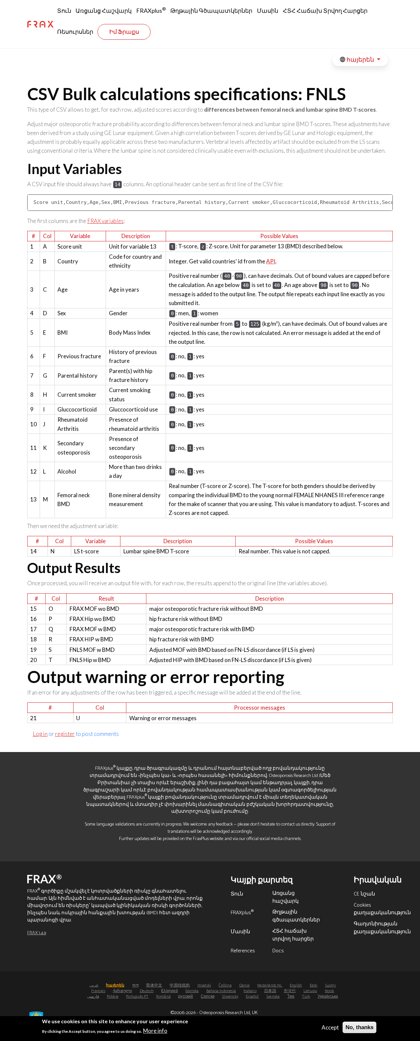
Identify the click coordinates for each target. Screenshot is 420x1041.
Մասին (267, 10)
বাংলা (135, 985)
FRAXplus (151, 10)
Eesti (314, 985)
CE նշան (364, 894)
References (243, 951)
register (65, 733)
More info (155, 1030)
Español (252, 996)
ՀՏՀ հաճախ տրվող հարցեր (325, 10)
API (270, 261)
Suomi (330, 985)
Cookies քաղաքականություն (382, 910)
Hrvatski (204, 985)
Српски (208, 996)
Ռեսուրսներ (75, 31)
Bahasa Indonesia (221, 991)
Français (98, 991)
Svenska (273, 996)
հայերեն (360, 59)
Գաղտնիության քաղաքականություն (382, 928)
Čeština (225, 985)
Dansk (244, 985)
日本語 (270, 991)
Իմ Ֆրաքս (124, 31)
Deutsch (147, 991)
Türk (306, 996)
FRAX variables (105, 220)
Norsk (329, 991)
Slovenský (230, 996)
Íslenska (192, 991)
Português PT (137, 996)
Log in (40, 733)
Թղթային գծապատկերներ (211, 10)
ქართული (122, 991)
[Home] (41, 24)
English (296, 985)
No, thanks (359, 1027)
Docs (278, 951)
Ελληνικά (169, 991)
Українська (328, 996)
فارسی (93, 996)
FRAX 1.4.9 (36, 933)
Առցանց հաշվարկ (103, 10)
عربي (94, 985)
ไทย (291, 996)
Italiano (250, 991)
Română (163, 996)
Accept (330, 1027)
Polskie (112, 996)
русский (185, 996)
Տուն (64, 10)
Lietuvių (310, 991)
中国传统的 (180, 985)
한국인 (290, 991)
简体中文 (154, 985)
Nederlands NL (269, 985)
